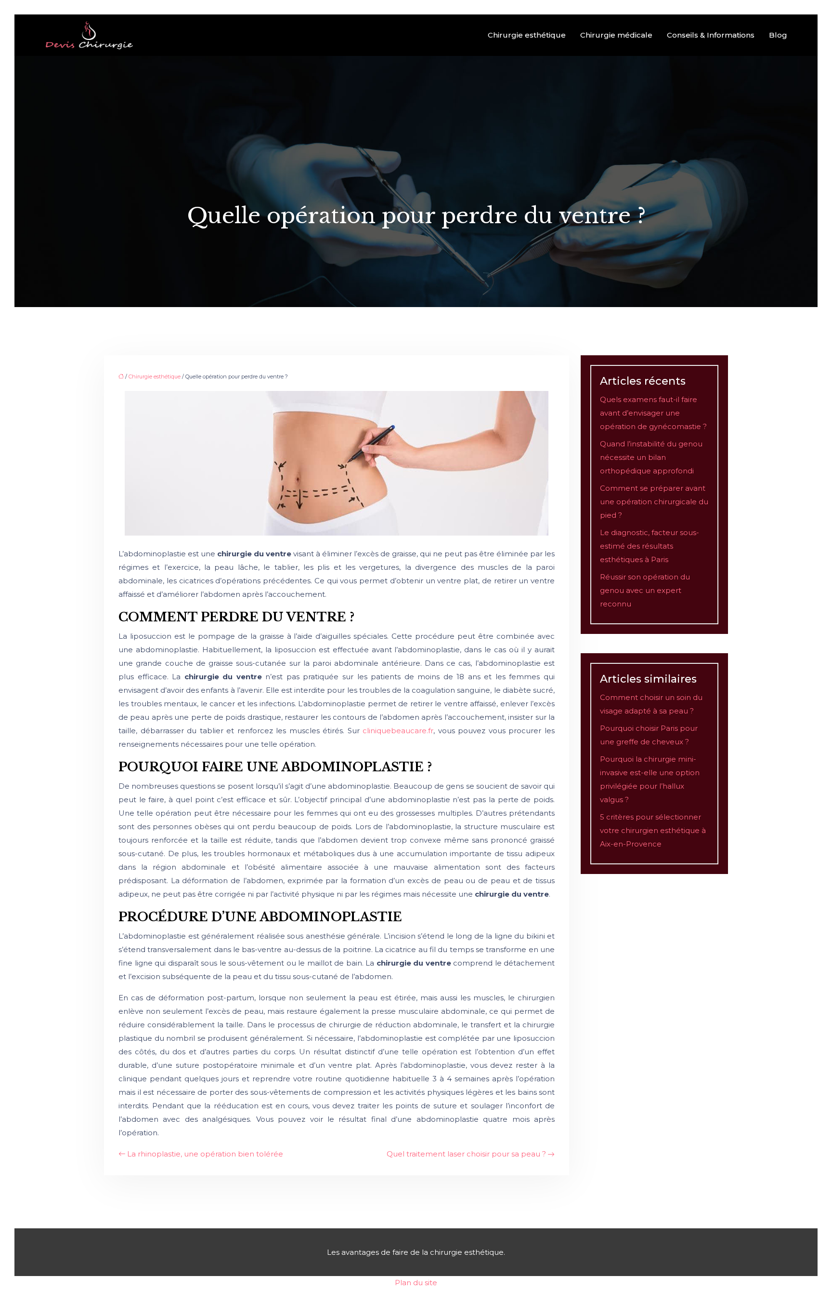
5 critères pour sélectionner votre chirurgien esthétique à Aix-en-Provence (653, 830)
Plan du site (416, 1282)
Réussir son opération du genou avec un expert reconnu (645, 590)
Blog (778, 35)
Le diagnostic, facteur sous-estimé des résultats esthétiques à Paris (649, 546)
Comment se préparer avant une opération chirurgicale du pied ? (654, 502)
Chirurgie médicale (616, 35)
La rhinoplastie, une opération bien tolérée (205, 1153)
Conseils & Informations (710, 35)
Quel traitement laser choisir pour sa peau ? (466, 1153)
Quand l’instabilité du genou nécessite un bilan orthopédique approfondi (651, 457)
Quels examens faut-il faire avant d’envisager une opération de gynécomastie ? (653, 413)
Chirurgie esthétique (527, 35)
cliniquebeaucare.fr (398, 730)
